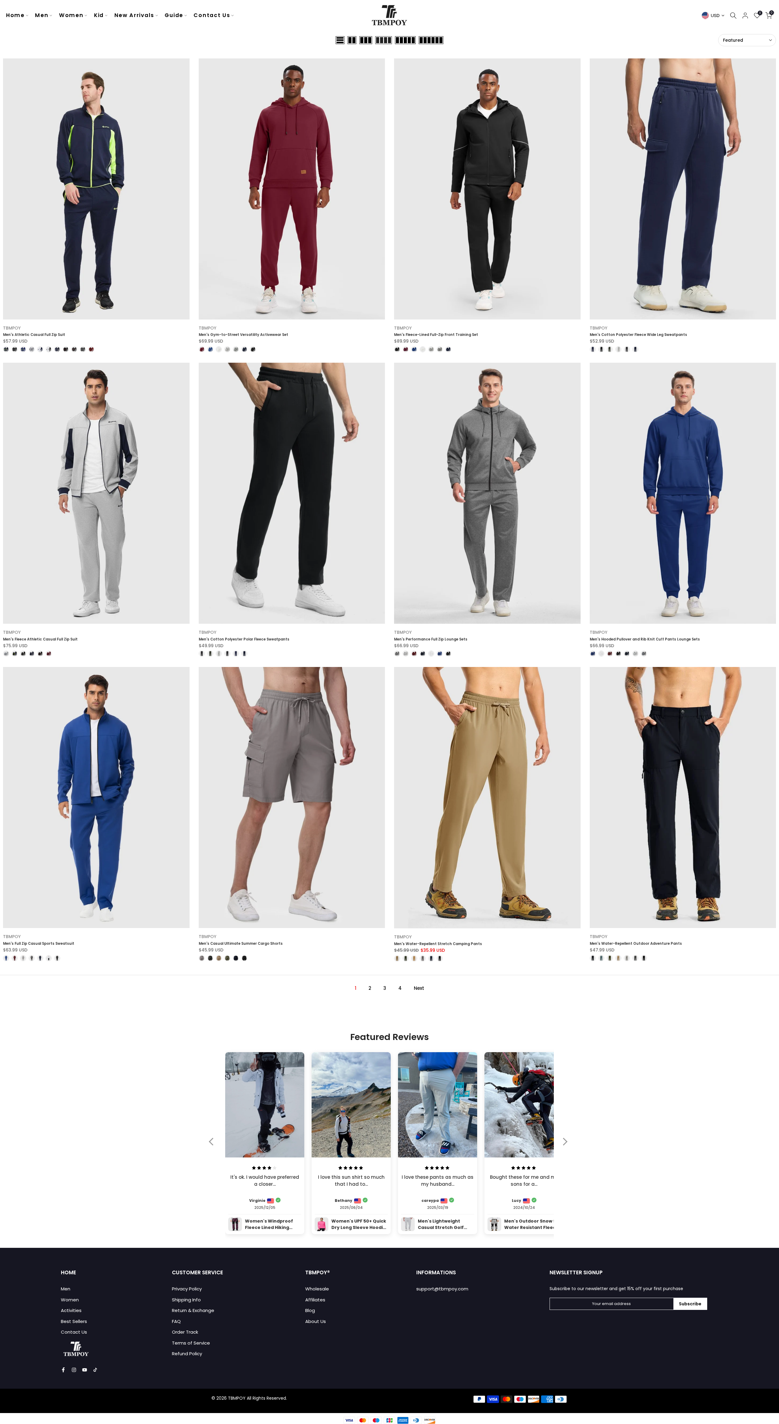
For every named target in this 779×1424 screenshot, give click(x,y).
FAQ (176, 1321)
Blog (310, 1310)
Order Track (185, 1332)
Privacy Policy (187, 1289)
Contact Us (212, 15)
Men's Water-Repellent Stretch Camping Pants (438, 943)
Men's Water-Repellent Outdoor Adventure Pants (636, 943)
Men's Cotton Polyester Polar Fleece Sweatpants (244, 639)
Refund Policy (187, 1353)
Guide (174, 15)
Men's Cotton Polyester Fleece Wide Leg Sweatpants (638, 334)
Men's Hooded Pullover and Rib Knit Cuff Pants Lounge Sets (645, 639)
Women (71, 15)
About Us (315, 1321)
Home (15, 15)
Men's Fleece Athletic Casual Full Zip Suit (40, 639)
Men (41, 15)
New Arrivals (134, 15)
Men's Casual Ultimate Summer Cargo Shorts (241, 943)
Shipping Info (186, 1300)
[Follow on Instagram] (74, 1369)
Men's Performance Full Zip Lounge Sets (430, 639)
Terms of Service (191, 1343)
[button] (214, 1145)
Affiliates (315, 1300)
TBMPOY (12, 328)
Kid (99, 15)
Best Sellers (74, 1321)
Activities (71, 1310)
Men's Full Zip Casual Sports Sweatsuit (38, 943)
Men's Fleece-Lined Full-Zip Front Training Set (436, 334)
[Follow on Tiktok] (95, 1369)
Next (419, 988)
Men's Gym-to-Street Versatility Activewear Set (243, 334)
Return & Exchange (193, 1310)
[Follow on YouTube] (84, 1369)
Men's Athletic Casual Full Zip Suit (34, 334)
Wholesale (317, 1289)
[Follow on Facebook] (63, 1369)
